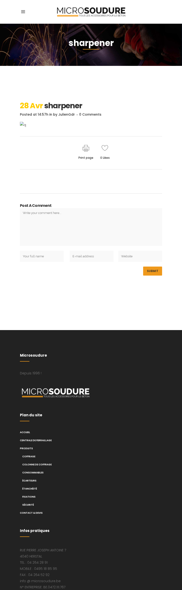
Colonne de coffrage (37, 464)
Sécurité (28, 505)
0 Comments (90, 114)
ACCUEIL (25, 432)
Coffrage (28, 456)
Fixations (29, 497)
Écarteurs (29, 480)
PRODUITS (26, 448)
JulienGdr (66, 114)
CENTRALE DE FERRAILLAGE (36, 440)
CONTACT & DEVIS (31, 513)
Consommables (33, 472)
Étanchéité (29, 488)
